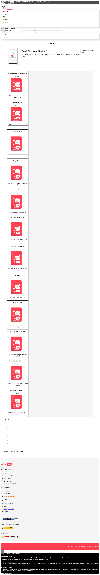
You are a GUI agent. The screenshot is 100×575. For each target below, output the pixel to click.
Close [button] (2, 3)
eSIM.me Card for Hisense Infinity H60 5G (18, 125)
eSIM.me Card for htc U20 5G (17, 297)
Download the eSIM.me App (88, 51)
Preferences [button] (7, 3)
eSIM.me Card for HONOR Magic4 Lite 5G (18, 184)
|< (8, 419)
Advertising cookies (7, 567)
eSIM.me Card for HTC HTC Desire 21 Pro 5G (17, 240)
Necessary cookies (7, 556)
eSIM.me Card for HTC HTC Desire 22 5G (17, 269)
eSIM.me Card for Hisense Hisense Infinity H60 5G (18, 96)
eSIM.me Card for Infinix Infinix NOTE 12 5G (17, 413)
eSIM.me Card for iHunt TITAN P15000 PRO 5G (18, 384)
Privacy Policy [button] (46, 1)
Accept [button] (12, 3)
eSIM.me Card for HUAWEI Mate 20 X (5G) (17, 326)
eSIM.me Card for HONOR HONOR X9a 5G (18, 155)
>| (8, 448)
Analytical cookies (7, 562)
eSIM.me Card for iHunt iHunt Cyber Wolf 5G (18, 355)
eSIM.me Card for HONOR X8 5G (17, 212)
